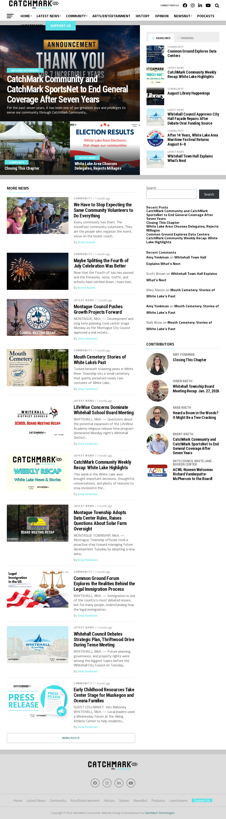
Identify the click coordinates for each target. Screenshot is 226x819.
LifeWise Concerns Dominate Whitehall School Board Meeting (104, 410)
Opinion (162, 16)
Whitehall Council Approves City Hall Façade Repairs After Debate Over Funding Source (193, 118)
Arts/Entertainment (111, 16)
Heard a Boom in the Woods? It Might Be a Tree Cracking (195, 415)
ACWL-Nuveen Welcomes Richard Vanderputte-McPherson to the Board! (193, 474)
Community (76, 16)
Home (25, 16)
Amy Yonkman (88, 338)
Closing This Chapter (162, 222)
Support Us (60, 25)
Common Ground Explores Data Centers (192, 53)
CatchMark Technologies (160, 813)
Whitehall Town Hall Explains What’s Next (190, 158)
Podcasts (205, 16)
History (143, 16)
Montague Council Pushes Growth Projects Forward (98, 309)
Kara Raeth (182, 407)
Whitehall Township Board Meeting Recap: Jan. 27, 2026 (196, 388)
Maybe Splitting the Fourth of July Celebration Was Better (101, 263)
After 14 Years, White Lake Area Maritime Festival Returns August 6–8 (193, 139)
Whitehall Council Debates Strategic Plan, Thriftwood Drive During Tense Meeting (104, 639)
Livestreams (32, 25)
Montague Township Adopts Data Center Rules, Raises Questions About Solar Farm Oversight (100, 521)
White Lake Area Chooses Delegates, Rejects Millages (182, 228)
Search (151, 187)
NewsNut (182, 16)
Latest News (48, 16)
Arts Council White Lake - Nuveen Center (193, 463)
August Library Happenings (189, 93)
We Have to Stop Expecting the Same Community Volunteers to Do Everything (103, 210)
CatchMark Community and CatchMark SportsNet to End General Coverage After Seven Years (179, 214)
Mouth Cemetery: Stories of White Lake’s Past (100, 359)
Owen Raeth (182, 381)
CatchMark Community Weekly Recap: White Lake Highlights (192, 74)
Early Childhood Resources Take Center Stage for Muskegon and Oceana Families (104, 695)
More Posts (71, 738)
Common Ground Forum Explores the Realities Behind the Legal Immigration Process (104, 584)
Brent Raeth (86, 242)
